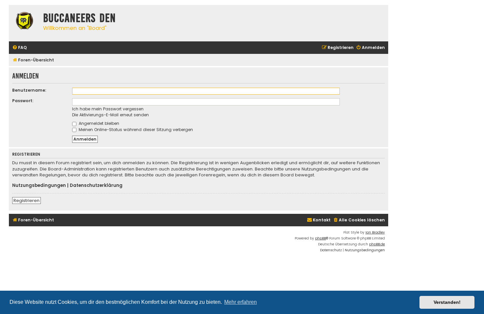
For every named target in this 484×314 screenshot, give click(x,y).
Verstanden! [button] (447, 302)
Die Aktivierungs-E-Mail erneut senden (110, 114)
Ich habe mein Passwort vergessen (108, 108)
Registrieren (26, 200)
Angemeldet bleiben (98, 123)
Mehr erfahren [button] (240, 302)
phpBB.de (377, 244)
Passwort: (23, 100)
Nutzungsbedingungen (39, 186)
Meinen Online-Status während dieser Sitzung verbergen (135, 129)
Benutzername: (29, 90)
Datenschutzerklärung (96, 186)
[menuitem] (19, 47)
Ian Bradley (375, 232)
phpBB (320, 238)
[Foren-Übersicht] (24, 22)
